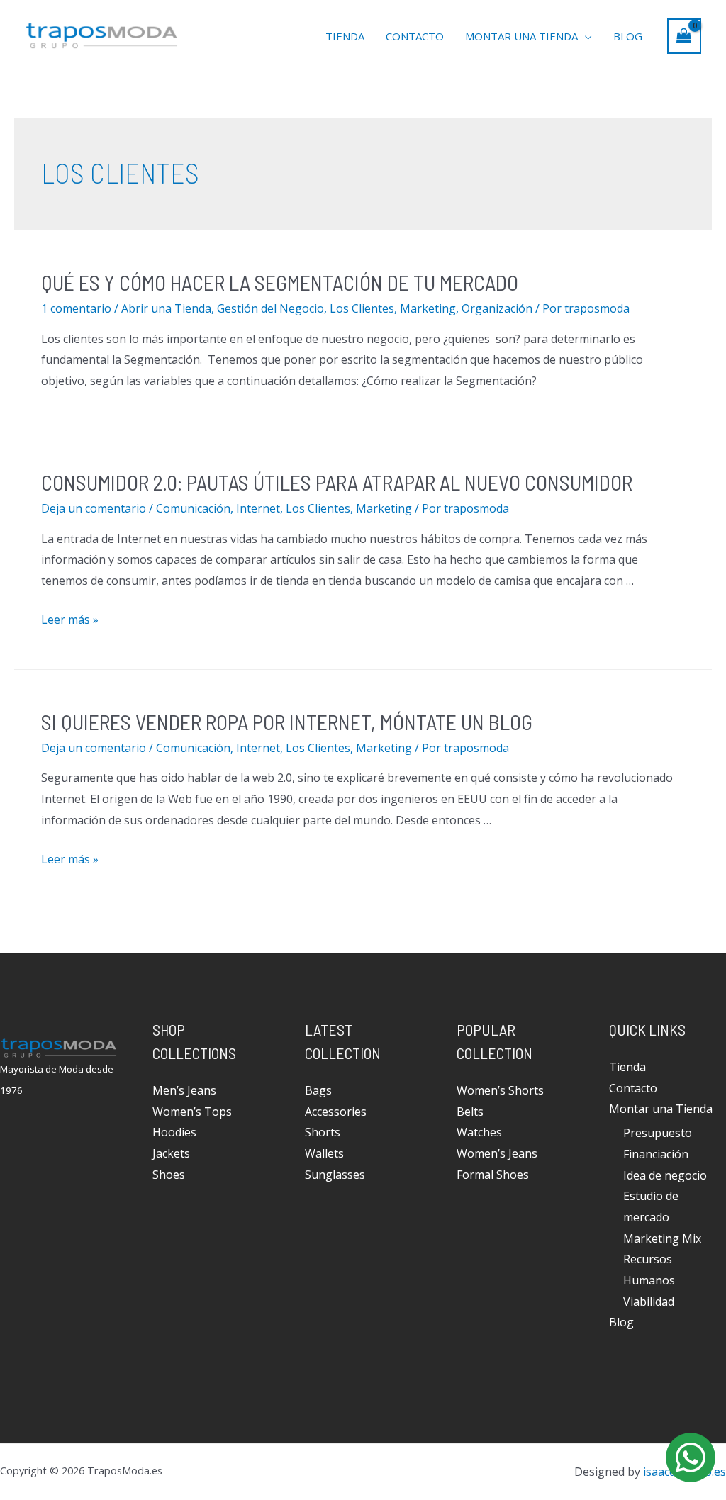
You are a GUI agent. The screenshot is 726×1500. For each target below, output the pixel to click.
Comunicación (193, 508)
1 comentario (76, 308)
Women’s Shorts (500, 1090)
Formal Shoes (493, 1174)
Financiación (655, 1154)
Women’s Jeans (497, 1153)
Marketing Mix (662, 1238)
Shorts (322, 1132)
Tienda (344, 36)
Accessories (336, 1111)
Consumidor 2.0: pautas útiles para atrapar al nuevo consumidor (336, 482)
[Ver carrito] (684, 36)
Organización (497, 308)
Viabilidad (648, 1301)
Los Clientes (362, 308)
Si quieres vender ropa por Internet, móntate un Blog (286, 721)
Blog (627, 36)
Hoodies (174, 1132)
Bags (318, 1090)
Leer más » (70, 619)
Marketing (428, 308)
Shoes (168, 1174)
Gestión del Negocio (270, 308)
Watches (479, 1132)
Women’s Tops (192, 1111)
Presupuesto (657, 1133)
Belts (470, 1111)
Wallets (324, 1153)
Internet (258, 508)
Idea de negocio (665, 1175)
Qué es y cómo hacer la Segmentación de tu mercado (279, 282)
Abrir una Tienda (166, 308)
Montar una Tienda (521, 36)
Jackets (171, 1153)
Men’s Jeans (184, 1090)
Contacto (415, 36)
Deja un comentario (93, 508)
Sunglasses (335, 1174)
